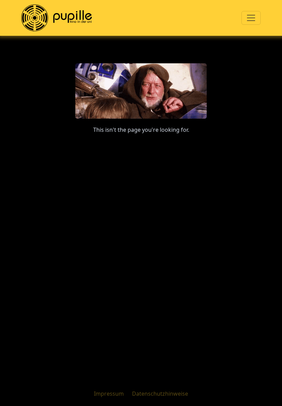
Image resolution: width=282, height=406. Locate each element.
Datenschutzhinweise (160, 393)
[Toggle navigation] (251, 18)
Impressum (109, 393)
